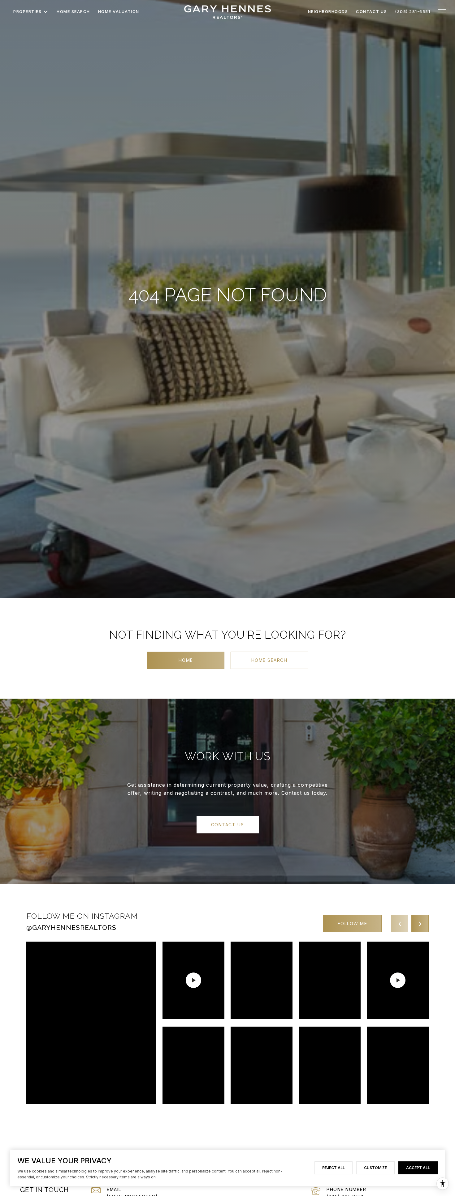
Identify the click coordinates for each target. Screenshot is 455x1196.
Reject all (333, 1167)
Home (186, 660)
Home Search (269, 660)
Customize (375, 1167)
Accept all (418, 1167)
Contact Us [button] (227, 824)
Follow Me (352, 923)
